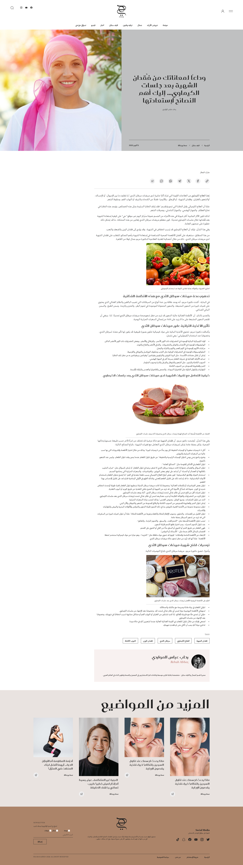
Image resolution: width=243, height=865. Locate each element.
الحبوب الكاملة (130, 641)
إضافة (40, 841)
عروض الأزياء (152, 25)
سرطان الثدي (125, 315)
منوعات (46, 830)
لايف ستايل (113, 25)
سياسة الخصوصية (163, 857)
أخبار (102, 25)
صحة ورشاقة (182, 145)
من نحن (178, 857)
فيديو (93, 25)
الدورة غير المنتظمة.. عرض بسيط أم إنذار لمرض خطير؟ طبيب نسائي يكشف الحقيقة (98, 784)
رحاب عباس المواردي (169, 109)
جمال (139, 25)
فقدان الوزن (148, 641)
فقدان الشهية (166, 440)
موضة (165, 25)
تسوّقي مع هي (80, 25)
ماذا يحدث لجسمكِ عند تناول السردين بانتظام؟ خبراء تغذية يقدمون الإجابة (192, 784)
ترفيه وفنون (127, 25)
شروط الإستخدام (192, 857)
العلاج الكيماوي (198, 195)
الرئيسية (207, 145)
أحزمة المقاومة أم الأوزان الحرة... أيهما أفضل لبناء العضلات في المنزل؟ (57, 765)
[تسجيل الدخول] (223, 11)
